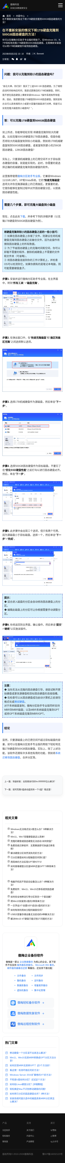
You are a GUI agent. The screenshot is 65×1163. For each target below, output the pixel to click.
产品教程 (30, 1142)
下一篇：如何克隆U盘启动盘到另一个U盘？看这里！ (28, 789)
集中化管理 (39, 990)
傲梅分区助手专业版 (29, 176)
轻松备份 (6, 1136)
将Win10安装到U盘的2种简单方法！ (28, 901)
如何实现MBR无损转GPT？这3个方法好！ (30, 1065)
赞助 (54, 1130)
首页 (8, 16)
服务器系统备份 (24, 965)
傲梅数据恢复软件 (29, 1013)
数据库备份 (22, 985)
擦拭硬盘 (19, 701)
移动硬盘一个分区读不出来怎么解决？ (28, 1053)
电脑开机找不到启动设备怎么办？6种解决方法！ (32, 883)
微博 (54, 1136)
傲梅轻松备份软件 (29, 1002)
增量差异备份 (40, 985)
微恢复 (5, 1142)
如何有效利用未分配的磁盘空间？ (27, 910)
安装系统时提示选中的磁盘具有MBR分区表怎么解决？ (32, 1100)
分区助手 (6, 1130)
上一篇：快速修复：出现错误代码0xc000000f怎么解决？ (30, 781)
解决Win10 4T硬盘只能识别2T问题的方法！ (32, 918)
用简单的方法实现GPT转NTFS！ (27, 862)
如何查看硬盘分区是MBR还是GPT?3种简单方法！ (33, 868)
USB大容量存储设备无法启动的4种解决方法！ (33, 914)
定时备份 (38, 980)
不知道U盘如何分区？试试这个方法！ (28, 1079)
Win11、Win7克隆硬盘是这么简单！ (28, 836)
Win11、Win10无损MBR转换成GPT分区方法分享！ (33, 1059)
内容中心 (20, 16)
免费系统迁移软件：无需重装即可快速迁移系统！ (33, 847)
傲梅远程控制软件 (29, 1024)
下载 (22, 216)
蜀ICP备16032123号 (52, 1154)
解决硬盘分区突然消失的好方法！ (27, 853)
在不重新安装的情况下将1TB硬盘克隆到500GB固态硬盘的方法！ (32, 20)
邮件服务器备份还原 (17, 968)
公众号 (55, 1142)
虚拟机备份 (22, 990)
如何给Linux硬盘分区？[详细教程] (26, 1084)
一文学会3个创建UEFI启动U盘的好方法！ (31, 905)
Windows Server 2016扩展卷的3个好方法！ (31, 1075)
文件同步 (38, 975)
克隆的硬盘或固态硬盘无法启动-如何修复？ (32, 841)
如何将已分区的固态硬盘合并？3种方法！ (30, 1093)
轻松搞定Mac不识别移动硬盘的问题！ (28, 1089)
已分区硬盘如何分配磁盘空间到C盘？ (29, 857)
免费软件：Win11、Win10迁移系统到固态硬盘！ (32, 891)
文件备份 (21, 975)
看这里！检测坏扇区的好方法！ (25, 1070)
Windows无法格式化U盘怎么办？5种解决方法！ (32, 831)
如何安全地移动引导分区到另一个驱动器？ (32, 896)
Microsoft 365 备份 (44, 965)
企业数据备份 (26, 962)
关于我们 (30, 1130)
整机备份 (21, 980)
